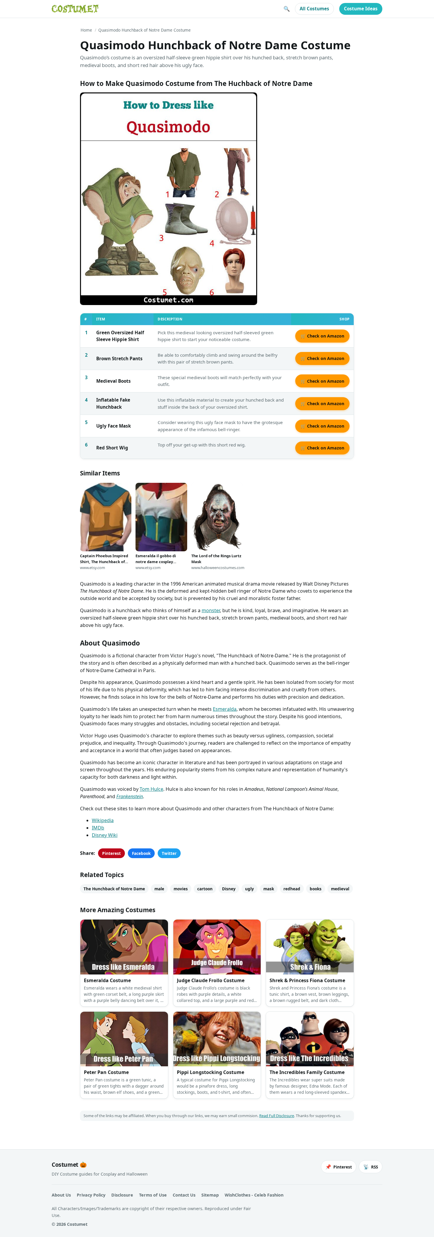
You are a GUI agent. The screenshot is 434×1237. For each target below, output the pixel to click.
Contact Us (184, 1195)
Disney (229, 889)
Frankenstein (129, 796)
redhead (291, 889)
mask (268, 889)
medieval (340, 889)
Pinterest (111, 853)
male (159, 889)
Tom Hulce (151, 789)
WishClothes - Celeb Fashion (254, 1195)
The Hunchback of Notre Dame (114, 889)
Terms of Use (153, 1195)
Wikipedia (103, 820)
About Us (61, 1195)
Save (93, 102)
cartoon (205, 889)
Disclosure (122, 1195)
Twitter (169, 853)
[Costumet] (75, 8)
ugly (249, 889)
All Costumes (314, 9)
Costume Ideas (361, 9)
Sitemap (210, 1195)
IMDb (98, 827)
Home (86, 30)
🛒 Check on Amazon (322, 336)
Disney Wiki (105, 835)
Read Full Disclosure (276, 1115)
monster (211, 610)
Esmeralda (224, 709)
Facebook (141, 853)
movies (181, 889)
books (316, 889)
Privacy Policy (91, 1195)
